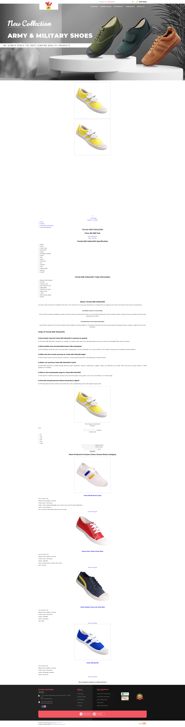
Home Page (94, 6)
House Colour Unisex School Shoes (92, 551)
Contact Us (140, 6)
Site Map (79, 705)
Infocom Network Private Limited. (58, 724)
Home (41, 222)
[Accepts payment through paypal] (125, 699)
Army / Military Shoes (102, 699)
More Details (130, 6)
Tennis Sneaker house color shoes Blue (92, 607)
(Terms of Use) (59, 722)
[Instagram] (45, 706)
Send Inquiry (143, 1)
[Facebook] (42, 706)
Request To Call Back (92, 220)
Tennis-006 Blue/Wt (92, 663)
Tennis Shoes (100, 702)
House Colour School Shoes (47, 225)
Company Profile (105, 6)
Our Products (118, 6)
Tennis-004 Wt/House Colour (93, 495)
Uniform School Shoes (102, 705)
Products (42, 223)
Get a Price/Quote (92, 236)
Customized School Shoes (103, 696)
